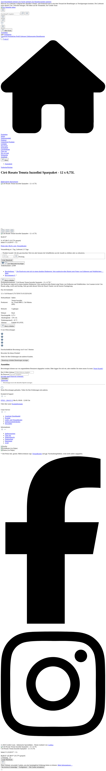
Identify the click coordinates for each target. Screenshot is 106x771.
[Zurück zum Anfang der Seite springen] (3, 762)
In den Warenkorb (7, 260)
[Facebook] (53, 623)
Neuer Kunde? (98, 368)
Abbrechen (4, 380)
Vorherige (4, 167)
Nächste (10, 167)
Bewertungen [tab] (10, 275)
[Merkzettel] (2, 24)
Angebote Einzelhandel (12, 416)
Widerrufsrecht (10, 437)
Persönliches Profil (14, 36)
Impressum (8, 441)
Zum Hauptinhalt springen (9, 2)
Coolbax (50, 745)
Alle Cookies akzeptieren (36, 767)
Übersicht (4, 36)
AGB (7, 443)
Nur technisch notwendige (9, 767)
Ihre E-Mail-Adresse (8, 372)
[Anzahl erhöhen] (16, 256)
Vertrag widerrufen (7, 406)
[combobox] (10, 14)
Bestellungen (40, 36)
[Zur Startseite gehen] (8, 7)
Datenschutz (9, 439)
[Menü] (3, 10)
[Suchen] (22, 13)
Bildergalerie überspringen (9, 182)
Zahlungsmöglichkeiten (12, 422)
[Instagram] (53, 743)
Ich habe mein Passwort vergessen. (12, 376)
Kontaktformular (17, 404)
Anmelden (4, 33)
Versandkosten (37, 454)
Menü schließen (9, 280)
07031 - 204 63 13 (7, 400)
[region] (53, 208)
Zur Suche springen (25, 2)
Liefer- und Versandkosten (13, 420)
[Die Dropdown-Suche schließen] (27, 13)
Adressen (23, 36)
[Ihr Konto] (3, 26)
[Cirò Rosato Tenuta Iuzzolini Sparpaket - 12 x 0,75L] (19, 184)
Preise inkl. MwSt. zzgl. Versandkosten (13, 246)
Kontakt (7, 418)
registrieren (7, 34)
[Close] (1, 228)
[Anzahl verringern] (4, 256)
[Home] (53, 87)
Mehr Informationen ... (65, 765)
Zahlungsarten (31, 36)
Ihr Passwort (5, 374)
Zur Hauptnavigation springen (41, 2)
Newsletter (8, 424)
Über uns (8, 435)
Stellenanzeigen (10, 433)
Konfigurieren (23, 767)
